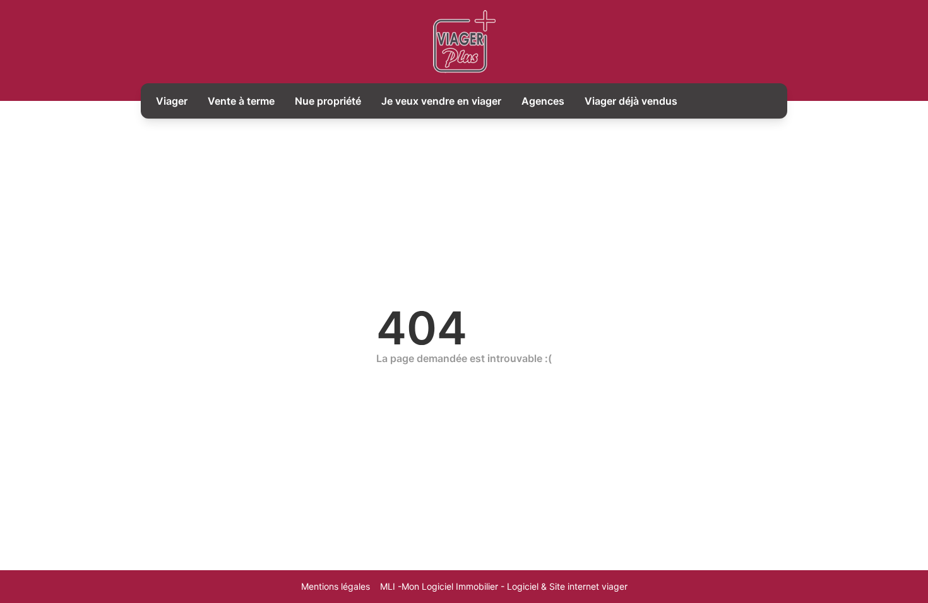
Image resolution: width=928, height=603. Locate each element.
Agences (542, 101)
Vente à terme (241, 101)
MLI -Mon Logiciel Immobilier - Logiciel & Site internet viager (504, 586)
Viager (171, 101)
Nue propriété (328, 101)
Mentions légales (335, 586)
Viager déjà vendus (631, 101)
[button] (906, 541)
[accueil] (464, 41)
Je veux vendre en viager (441, 101)
